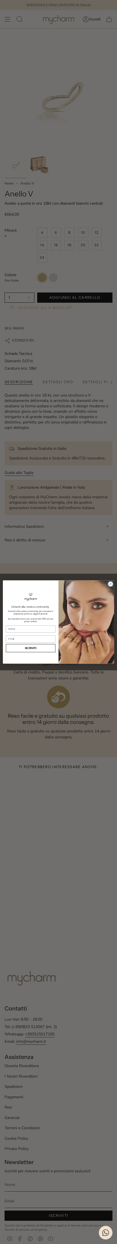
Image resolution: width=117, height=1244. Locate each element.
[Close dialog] (110, 584)
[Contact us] (105, 1232)
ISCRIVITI (31, 648)
